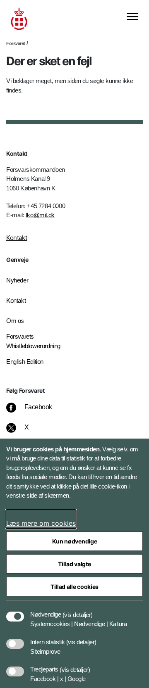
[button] (77, 610)
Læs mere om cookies (41, 523)
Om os (15, 320)
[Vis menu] (132, 17)
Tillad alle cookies (74, 586)
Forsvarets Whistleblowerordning (33, 341)
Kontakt (16, 238)
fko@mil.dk (40, 214)
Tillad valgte (74, 563)
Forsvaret (15, 43)
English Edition (24, 361)
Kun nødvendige (74, 541)
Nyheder (17, 280)
